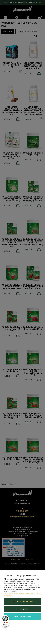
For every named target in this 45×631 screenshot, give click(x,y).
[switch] (5, 625)
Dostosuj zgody (22, 609)
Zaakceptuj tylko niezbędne (22, 601)
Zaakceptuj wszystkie (22, 616)
